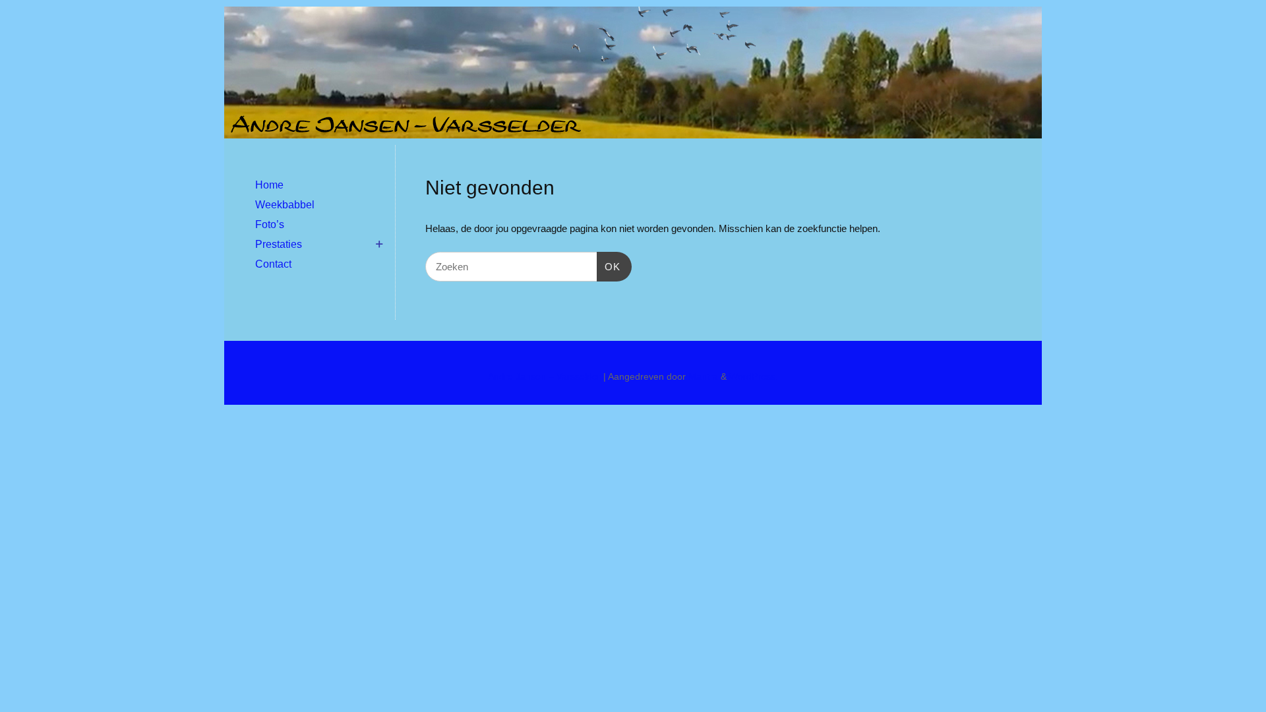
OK (608, 266)
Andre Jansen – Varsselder (544, 377)
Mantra (703, 377)
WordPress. (753, 377)
